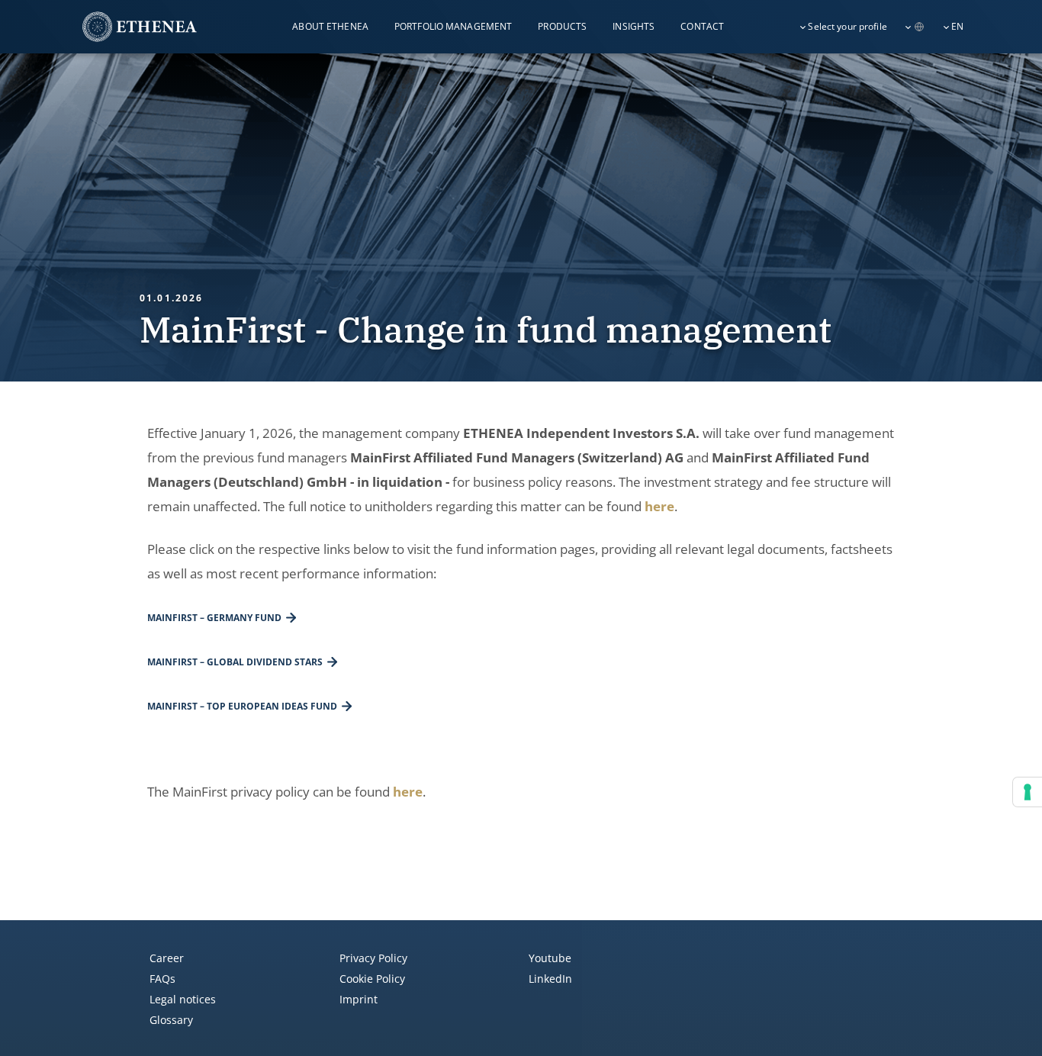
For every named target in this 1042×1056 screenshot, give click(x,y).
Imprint (358, 999)
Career (167, 958)
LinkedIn (550, 978)
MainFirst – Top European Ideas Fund (242, 706)
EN (957, 26)
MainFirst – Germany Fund (214, 617)
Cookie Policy (372, 978)
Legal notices (183, 999)
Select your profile (847, 26)
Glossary (171, 1020)
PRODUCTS (562, 26)
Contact (702, 26)
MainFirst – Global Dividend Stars (235, 661)
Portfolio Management (453, 26)
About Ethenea (330, 26)
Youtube (550, 958)
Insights (633, 26)
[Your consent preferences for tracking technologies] (1027, 792)
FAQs (162, 978)
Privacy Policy (373, 958)
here (659, 506)
